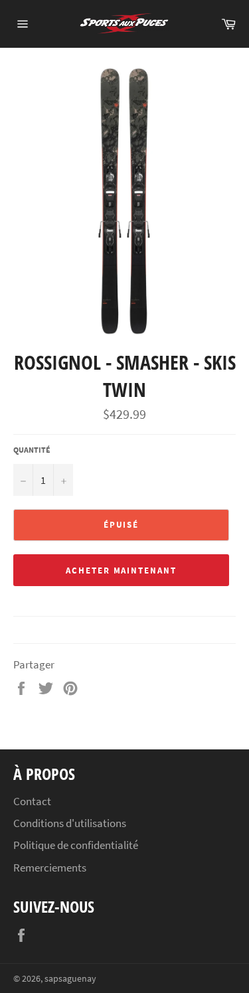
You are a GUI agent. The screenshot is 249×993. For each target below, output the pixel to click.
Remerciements (49, 867)
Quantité (31, 450)
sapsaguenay (70, 978)
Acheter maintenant (121, 570)
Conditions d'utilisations (69, 823)
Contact (32, 801)
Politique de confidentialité (75, 845)
